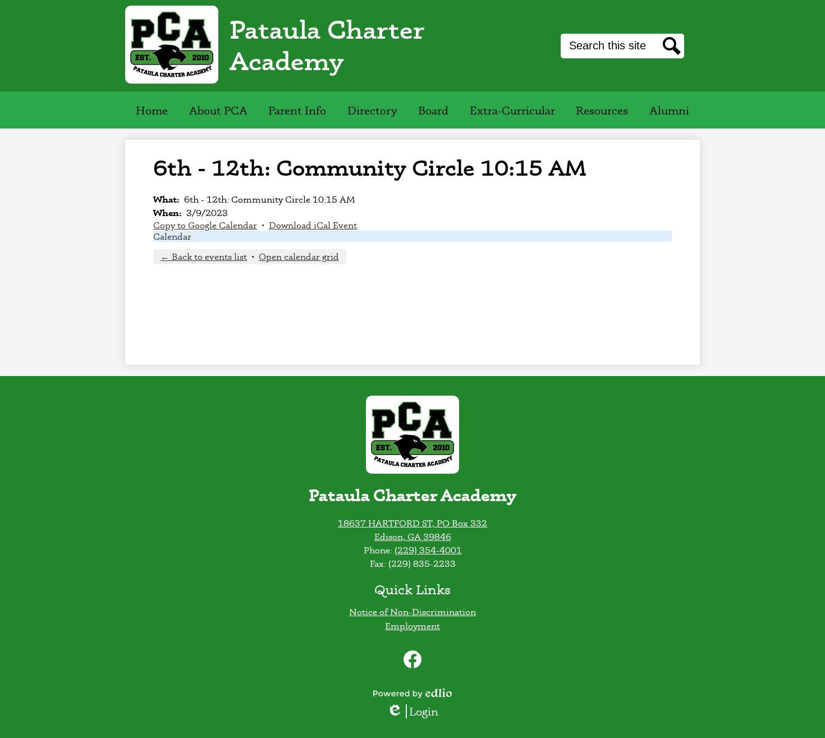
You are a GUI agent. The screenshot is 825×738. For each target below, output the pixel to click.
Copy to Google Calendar (205, 225)
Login (416, 711)
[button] (218, 110)
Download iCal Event (313, 225)
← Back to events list (204, 256)
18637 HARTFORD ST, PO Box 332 (412, 523)
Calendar (172, 236)
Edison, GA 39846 (412, 536)
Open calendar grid (299, 256)
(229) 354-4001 (428, 550)
